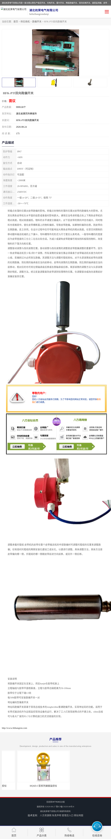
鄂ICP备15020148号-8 (65, 807)
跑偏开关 (36, 21)
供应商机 (25, 21)
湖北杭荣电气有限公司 (49, 811)
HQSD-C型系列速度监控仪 (28, 786)
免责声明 (56, 815)
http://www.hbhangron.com (14, 728)
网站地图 (78, 815)
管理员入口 (67, 815)
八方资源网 (45, 815)
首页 (15, 21)
